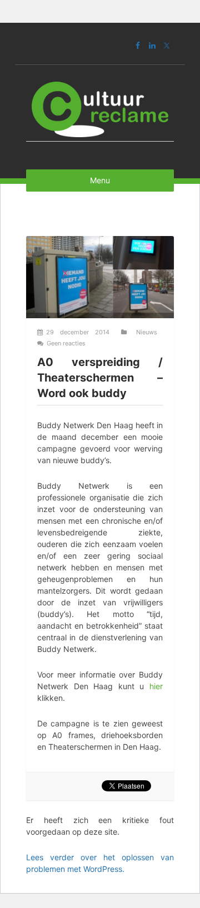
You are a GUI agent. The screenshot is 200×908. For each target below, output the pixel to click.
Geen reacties (66, 343)
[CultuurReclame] (100, 107)
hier (156, 686)
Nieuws (146, 332)
